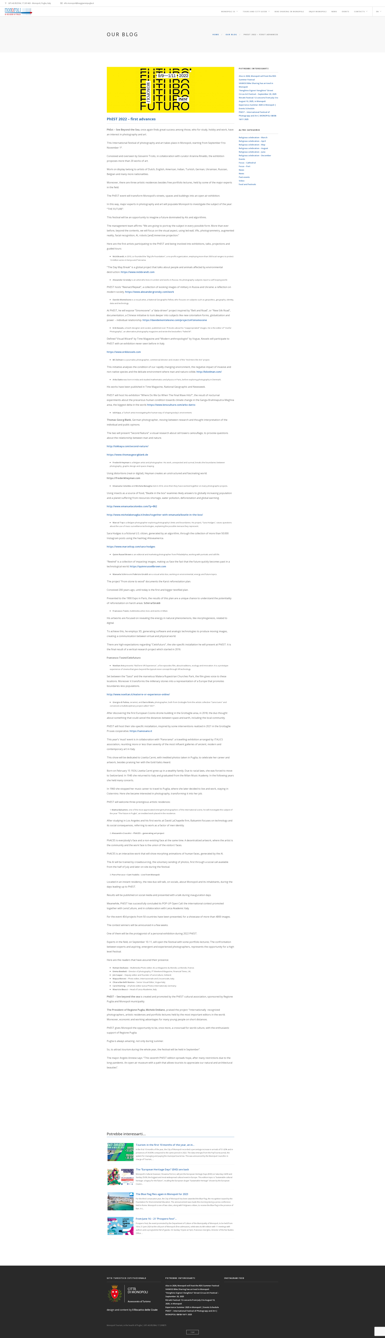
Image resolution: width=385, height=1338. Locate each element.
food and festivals (247, 184)
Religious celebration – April (252, 141)
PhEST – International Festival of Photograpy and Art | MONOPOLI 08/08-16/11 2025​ (258, 116)
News (334, 11)
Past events (244, 177)
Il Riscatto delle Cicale (145, 1309)
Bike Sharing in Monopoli (289, 11)
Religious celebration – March (253, 137)
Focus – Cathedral (247, 162)
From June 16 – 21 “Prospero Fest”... (156, 1218)
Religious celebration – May (252, 144)
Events (345, 11)
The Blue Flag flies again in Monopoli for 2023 (162, 1194)
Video (241, 180)
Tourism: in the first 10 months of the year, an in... (165, 1144)
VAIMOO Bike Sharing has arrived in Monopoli (187, 1289)
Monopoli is (228, 11)
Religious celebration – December (255, 155)
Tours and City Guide (255, 11)
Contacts (359, 11)
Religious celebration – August (253, 148)
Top (193, 1332)
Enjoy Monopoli (318, 11)
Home (216, 34)
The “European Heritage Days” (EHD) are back (162, 1169)
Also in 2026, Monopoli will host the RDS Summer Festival (192, 1285)
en (377, 11)
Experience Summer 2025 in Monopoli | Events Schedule (192, 1307)
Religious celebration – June (252, 152)
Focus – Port (244, 166)
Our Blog (231, 34)
